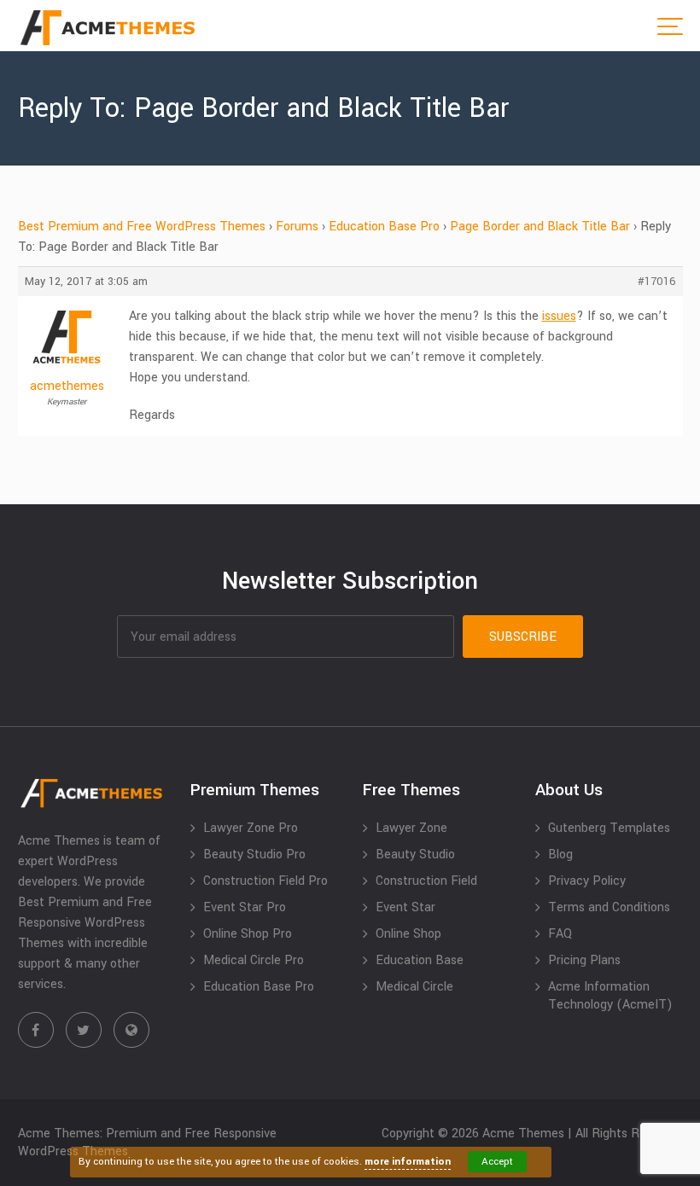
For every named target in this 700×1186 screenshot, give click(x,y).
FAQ (560, 934)
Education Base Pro (384, 226)
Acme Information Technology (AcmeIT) (610, 996)
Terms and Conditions (609, 907)
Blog (560, 854)
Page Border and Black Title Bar (540, 226)
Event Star (405, 907)
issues (559, 316)
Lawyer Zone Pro (250, 828)
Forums (297, 226)
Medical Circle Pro (253, 960)
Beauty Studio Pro (254, 854)
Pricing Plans (584, 960)
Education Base (420, 960)
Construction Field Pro (265, 881)
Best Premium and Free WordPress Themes (141, 226)
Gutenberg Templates (609, 828)
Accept (497, 1161)
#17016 (657, 281)
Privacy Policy (587, 881)
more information (408, 1161)
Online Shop (408, 934)
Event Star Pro (244, 907)
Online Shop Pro (247, 934)
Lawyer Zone (411, 828)
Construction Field (426, 881)
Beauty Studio (415, 854)
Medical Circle (414, 987)
